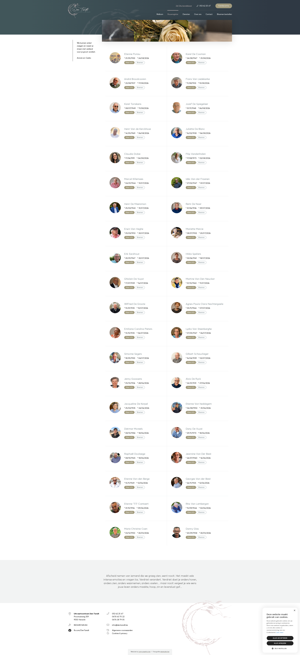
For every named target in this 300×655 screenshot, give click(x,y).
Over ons (197, 14)
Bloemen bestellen (224, 14)
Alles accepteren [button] (280, 638)
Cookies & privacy (119, 633)
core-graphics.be (144, 652)
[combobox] (289, 611)
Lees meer (279, 632)
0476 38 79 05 (118, 620)
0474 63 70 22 (118, 617)
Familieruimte (223, 6)
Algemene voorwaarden (122, 630)
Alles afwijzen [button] (280, 643)
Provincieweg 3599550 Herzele (86, 617)
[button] (280, 648)
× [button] (294, 610)
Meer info (129, 62)
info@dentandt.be (120, 625)
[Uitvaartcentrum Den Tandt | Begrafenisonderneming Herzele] (79, 10)
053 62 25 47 (205, 6)
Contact (209, 14)
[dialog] (280, 630)
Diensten (186, 14)
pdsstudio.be (164, 652)
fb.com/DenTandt (81, 630)
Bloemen (140, 62)
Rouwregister (172, 14)
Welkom (159, 14)
